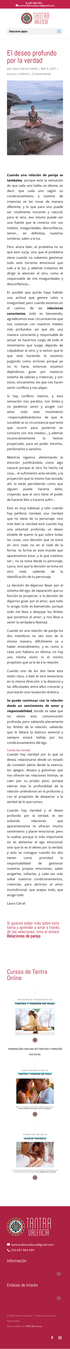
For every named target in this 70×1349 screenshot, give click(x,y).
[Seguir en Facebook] (52, 1338)
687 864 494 (35, 3)
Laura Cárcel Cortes (25, 68)
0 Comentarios (41, 74)
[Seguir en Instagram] (60, 1338)
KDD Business (34, 1326)
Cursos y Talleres (18, 74)
